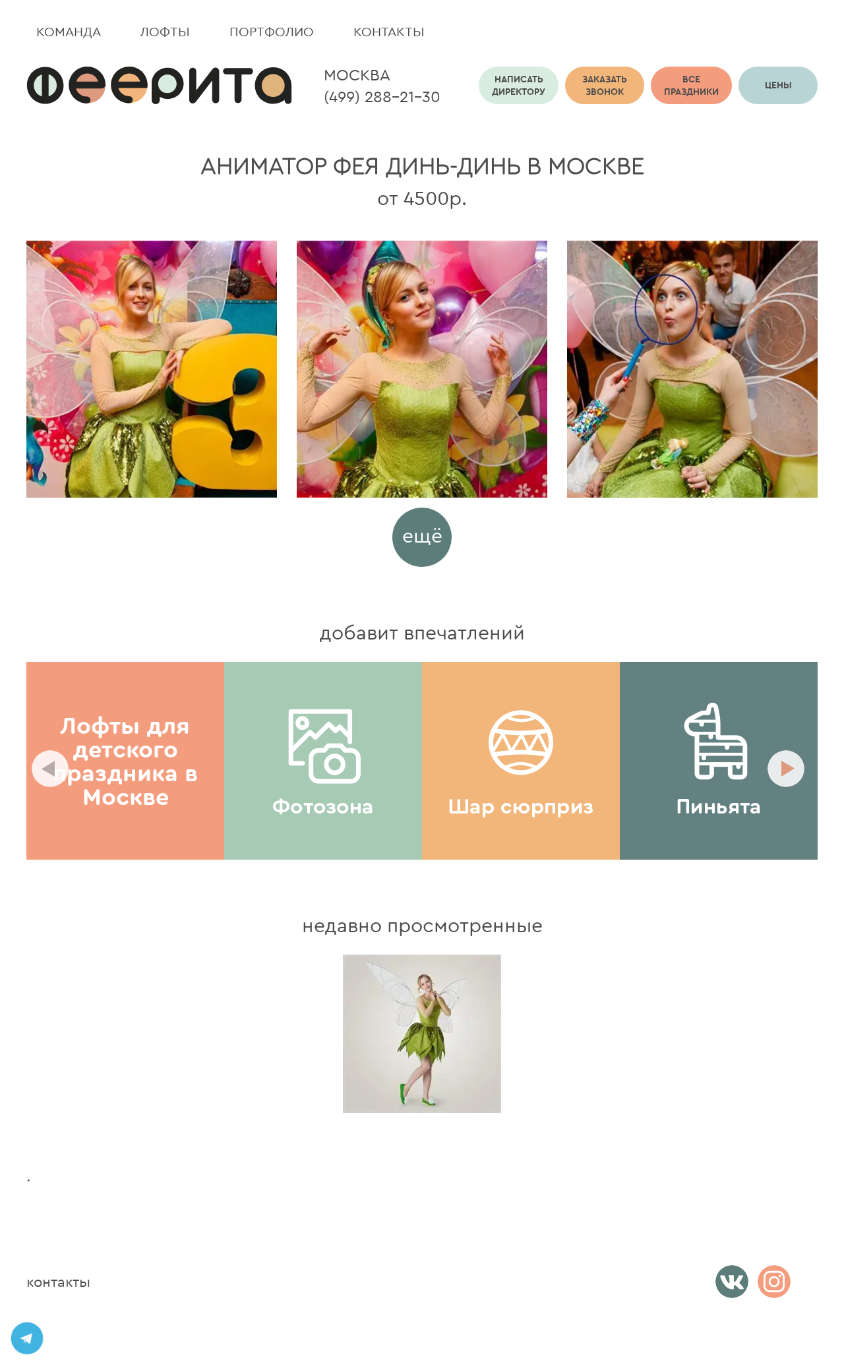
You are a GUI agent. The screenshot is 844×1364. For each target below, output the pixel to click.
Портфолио (271, 31)
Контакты (389, 31)
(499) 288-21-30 (382, 96)
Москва (357, 74)
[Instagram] (774, 1281)
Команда (68, 31)
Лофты (165, 31)
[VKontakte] (731, 1281)
